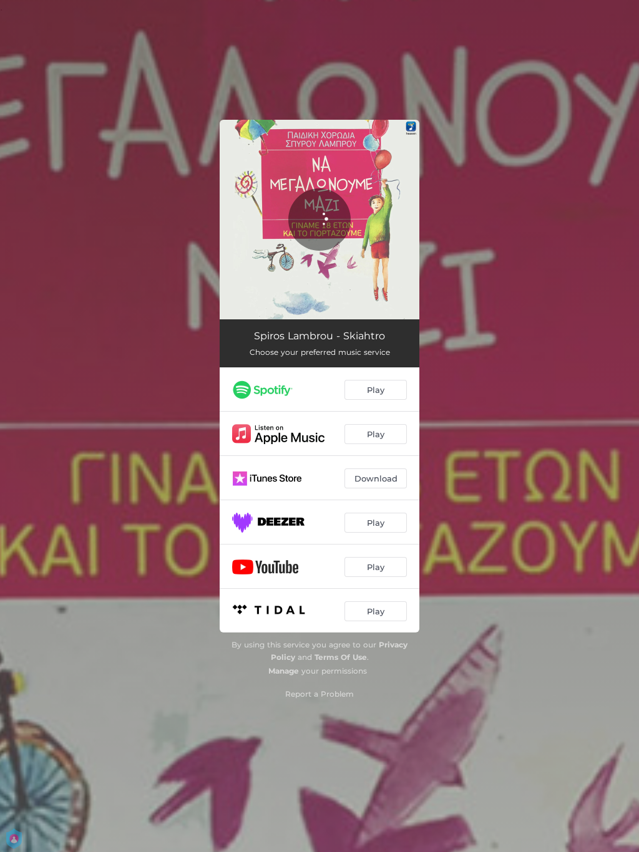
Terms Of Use (341, 657)
